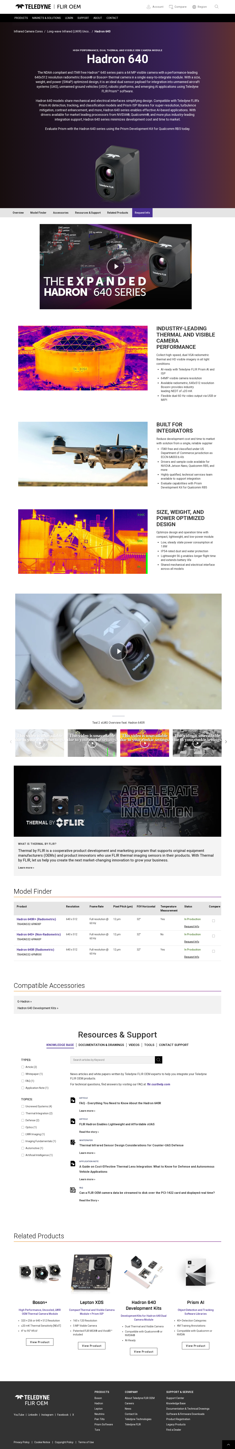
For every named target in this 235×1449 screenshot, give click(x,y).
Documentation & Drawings (101, 1045)
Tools (149, 1045)
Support (83, 17)
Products (21, 17)
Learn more (25, 867)
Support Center (175, 1398)
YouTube (19, 1414)
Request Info (142, 212)
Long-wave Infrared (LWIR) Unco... (68, 31)
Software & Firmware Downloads (185, 1414)
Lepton (99, 1408)
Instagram (47, 1414)
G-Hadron (23, 1001)
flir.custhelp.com (158, 1084)
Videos (134, 1045)
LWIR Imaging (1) (35, 1134)
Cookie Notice (42, 1442)
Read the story (88, 1131)
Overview (18, 212)
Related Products (117, 212)
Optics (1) (31, 1127)
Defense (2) (32, 1120)
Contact (112, 17)
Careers (129, 1403)
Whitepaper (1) (34, 1074)
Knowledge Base (60, 1045)
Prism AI (195, 1302)
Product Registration (178, 1419)
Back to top (228, 1444)
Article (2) (31, 1067)
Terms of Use (86, 1442)
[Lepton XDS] (92, 1272)
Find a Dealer (173, 1429)
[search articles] (158, 1060)
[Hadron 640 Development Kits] (144, 1272)
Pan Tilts (100, 1419)
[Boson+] (40, 1272)
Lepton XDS (92, 1302)
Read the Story (88, 1200)
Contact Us (131, 1414)
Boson (98, 1398)
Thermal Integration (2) (39, 1113)
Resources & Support (88, 212)
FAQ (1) (30, 1080)
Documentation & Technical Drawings (187, 1408)
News (128, 1408)
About (97, 17)
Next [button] (226, 742)
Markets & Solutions (46, 17)
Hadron (99, 1403)
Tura (97, 1429)
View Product (39, 1342)
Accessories (60, 212)
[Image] (117, 801)
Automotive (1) (34, 1148)
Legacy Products (176, 1424)
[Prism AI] (196, 1272)
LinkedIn (33, 1414)
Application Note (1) (37, 1087)
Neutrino (99, 1414)
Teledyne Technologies (138, 1419)
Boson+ (39, 1302)
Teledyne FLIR (133, 1424)
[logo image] (48, 6)
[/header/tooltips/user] (149, 7)
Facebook (62, 1414)
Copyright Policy (64, 1442)
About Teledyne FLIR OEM (140, 1398)
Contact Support (174, 1045)
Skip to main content (117, 3)
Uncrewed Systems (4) (39, 1106)
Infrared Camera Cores (28, 31)
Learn (69, 17)
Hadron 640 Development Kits (36, 1008)
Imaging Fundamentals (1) (41, 1141)
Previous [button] (11, 742)
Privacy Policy (22, 1442)
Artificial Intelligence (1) (39, 1155)
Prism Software (104, 1424)
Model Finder (38, 212)
